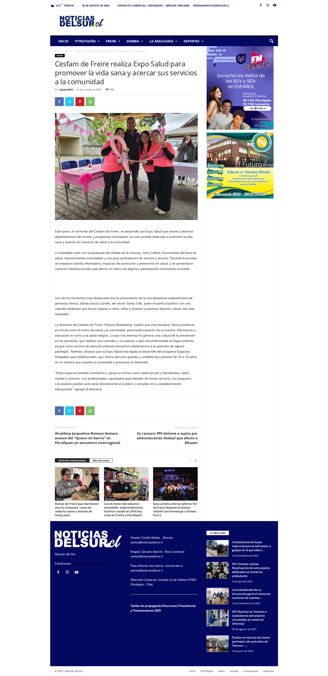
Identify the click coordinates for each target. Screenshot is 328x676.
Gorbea (133, 41)
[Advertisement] (197, 21)
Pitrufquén (85, 41)
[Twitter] (69, 101)
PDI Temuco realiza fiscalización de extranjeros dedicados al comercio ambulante (251, 570)
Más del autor (101, 460)
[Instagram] (267, 5)
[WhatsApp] (90, 101)
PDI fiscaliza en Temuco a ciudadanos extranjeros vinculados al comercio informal (249, 618)
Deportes (191, 41)
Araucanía (110, 498)
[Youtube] (274, 5)
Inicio (63, 41)
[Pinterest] (79, 101)
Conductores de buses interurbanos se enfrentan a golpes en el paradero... (251, 546)
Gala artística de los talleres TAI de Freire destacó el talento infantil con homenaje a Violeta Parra (175, 509)
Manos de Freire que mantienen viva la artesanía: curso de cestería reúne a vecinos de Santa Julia (77, 509)
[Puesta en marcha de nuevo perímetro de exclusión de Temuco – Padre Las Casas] (217, 643)
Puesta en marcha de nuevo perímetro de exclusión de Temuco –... (251, 641)
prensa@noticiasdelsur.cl (211, 5)
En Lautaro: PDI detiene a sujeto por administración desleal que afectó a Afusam (167, 438)
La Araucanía (161, 41)
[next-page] (195, 460)
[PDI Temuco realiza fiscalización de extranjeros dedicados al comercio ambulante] (217, 570)
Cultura (158, 498)
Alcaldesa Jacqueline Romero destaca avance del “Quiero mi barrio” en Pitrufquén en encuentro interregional (87, 438)
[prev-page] (190, 460)
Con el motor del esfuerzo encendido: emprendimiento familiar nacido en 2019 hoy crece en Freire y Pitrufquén (123, 509)
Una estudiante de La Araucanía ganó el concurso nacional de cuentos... (251, 594)
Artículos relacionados (72, 460)
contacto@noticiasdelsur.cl (90, 563)
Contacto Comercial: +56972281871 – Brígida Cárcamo (153, 5)
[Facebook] (261, 5)
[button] (271, 41)
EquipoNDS (66, 89)
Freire (111, 41)
